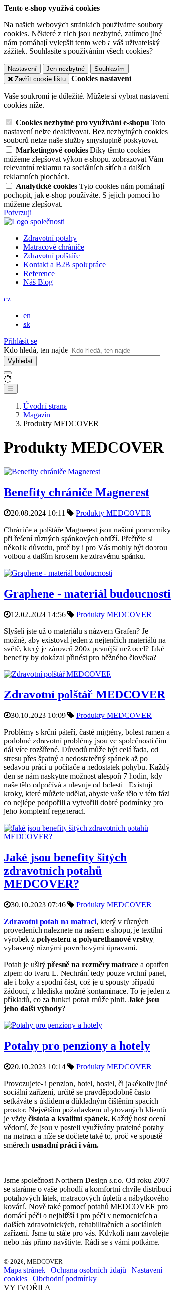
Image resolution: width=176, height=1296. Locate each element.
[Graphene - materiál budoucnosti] (58, 573)
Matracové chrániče (53, 247)
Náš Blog (38, 282)
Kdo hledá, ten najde (36, 350)
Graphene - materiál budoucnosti (87, 593)
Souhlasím (109, 68)
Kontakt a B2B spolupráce (64, 264)
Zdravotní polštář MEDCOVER (84, 694)
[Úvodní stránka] (34, 221)
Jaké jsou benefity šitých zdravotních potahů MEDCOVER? (65, 870)
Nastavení (22, 68)
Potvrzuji (18, 212)
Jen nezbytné (65, 68)
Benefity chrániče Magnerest (76, 492)
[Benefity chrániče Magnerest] (52, 471)
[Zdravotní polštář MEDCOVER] (57, 674)
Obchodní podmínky (65, 1278)
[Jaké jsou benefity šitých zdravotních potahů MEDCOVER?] (88, 837)
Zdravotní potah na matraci (50, 921)
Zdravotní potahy (50, 238)
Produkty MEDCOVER (113, 513)
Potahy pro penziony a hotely (77, 1046)
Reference (39, 273)
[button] (7, 299)
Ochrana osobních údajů (88, 1270)
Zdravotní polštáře (51, 256)
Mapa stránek (24, 1270)
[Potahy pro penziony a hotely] (53, 1025)
